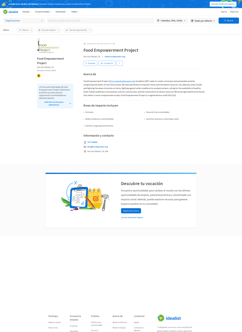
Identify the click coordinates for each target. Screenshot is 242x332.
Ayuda (136, 322)
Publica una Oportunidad (96, 324)
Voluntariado (61, 11)
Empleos (74, 326)
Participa (26, 11)
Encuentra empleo (42, 11)
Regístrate (234, 11)
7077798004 (92, 142)
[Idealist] (10, 11)
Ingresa (224, 11)
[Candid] (39, 75)
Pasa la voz (53, 327)
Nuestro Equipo (119, 327)
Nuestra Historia (120, 322)
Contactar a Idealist (139, 329)
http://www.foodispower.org (121, 81)
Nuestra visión (54, 322)
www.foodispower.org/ (115, 57)
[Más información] (172, 21)
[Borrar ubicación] (185, 20)
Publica (74, 11)
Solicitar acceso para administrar (53, 103)
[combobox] (100, 20)
